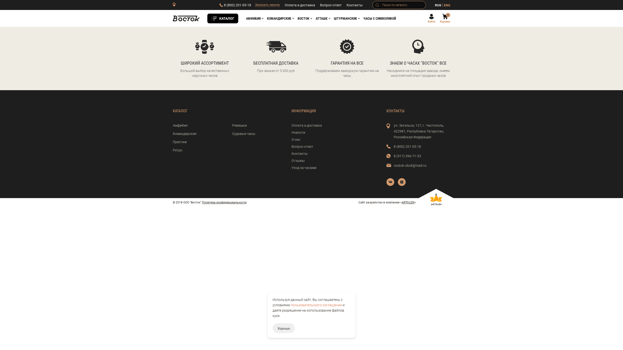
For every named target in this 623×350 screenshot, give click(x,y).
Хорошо (283, 328)
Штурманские (345, 18)
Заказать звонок (267, 5)
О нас (296, 139)
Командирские (279, 18)
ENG (447, 5)
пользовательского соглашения (316, 305)
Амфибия (253, 18)
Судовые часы (243, 134)
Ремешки (239, 125)
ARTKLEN (408, 202)
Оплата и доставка (300, 5)
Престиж (180, 142)
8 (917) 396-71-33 (407, 156)
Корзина (445, 21)
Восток (303, 18)
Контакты (355, 5)
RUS (438, 5)
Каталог (226, 18)
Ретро (177, 150)
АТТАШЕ (322, 18)
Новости (298, 132)
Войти (431, 21)
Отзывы (298, 161)
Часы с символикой (379, 18)
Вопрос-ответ (331, 5)
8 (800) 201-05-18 (237, 5)
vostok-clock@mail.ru (410, 165)
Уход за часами (304, 168)
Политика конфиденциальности (224, 202)
